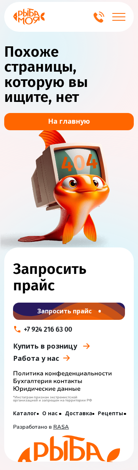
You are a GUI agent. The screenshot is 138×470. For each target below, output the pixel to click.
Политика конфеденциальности (62, 373)
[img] (29, 16)
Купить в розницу (45, 345)
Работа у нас (36, 358)
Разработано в (41, 427)
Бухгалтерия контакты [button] (47, 381)
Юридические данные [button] (46, 389)
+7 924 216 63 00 (48, 329)
